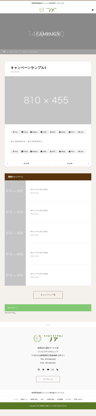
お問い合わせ (78, 399)
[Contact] (53, 369)
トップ (16, 399)
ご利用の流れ (50, 399)
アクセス (68, 399)
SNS (42, 399)
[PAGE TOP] (48, 325)
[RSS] (57, 369)
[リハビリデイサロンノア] (48, 338)
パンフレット (48, 379)
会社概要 (60, 399)
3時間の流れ (34, 399)
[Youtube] (48, 369)
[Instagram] (38, 369)
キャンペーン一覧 (48, 295)
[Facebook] (43, 369)
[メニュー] (92, 9)
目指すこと (24, 399)
